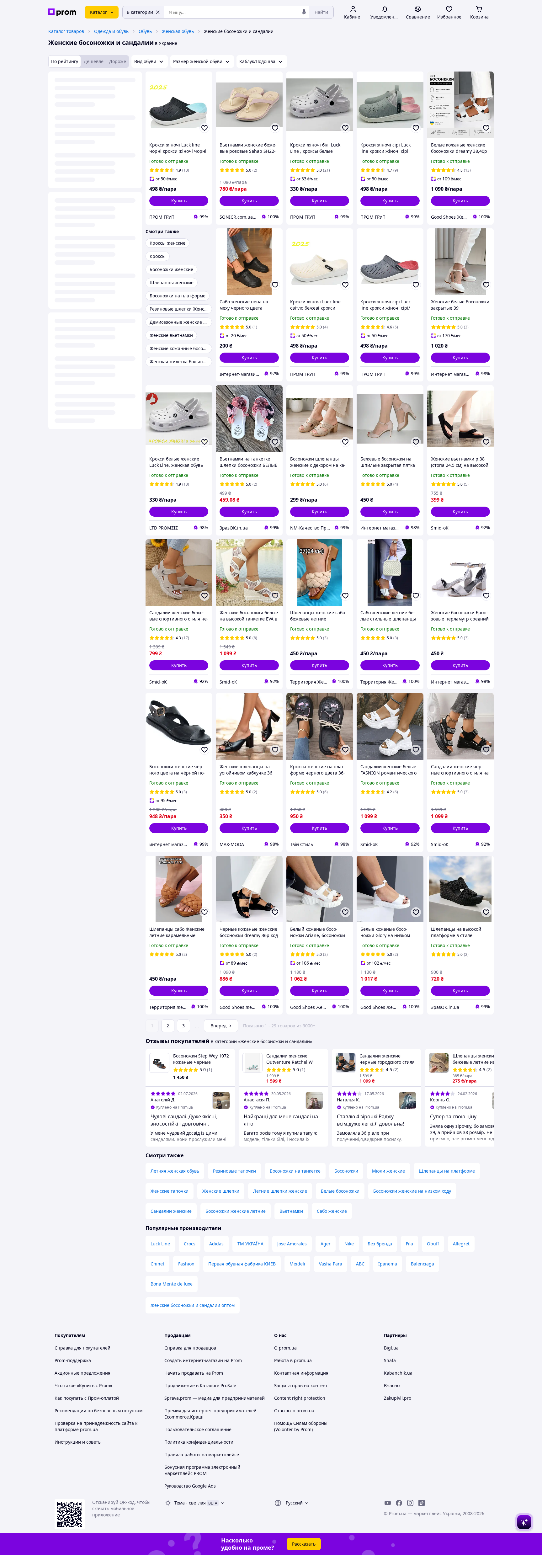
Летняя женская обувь (175, 1171)
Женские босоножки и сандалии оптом (193, 1305)
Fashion (186, 1264)
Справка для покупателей (82, 1348)
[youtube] (387, 1503)
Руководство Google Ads (190, 1486)
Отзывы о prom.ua (294, 1411)
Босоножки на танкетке (295, 1171)
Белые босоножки (340, 1191)
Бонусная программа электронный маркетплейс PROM (202, 1470)
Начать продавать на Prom (193, 1373)
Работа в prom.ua (293, 1360)
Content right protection (299, 1398)
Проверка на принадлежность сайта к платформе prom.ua (96, 1426)
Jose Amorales (292, 1244)
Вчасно (392, 1385)
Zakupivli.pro (397, 1398)
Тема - (190, 1503)
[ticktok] (421, 1503)
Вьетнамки (291, 1211)
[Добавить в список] (204, 128)
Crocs (189, 1244)
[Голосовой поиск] (304, 12)
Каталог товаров (66, 31)
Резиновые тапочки (234, 1171)
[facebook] (399, 1503)
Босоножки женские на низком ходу (412, 1191)
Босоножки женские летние (235, 1211)
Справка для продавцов (190, 1348)
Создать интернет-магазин (193, 1360)
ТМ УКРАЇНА (250, 1244)
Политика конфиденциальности (198, 1442)
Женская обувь (178, 31)
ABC (360, 1264)
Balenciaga (422, 1264)
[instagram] (410, 1503)
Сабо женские (332, 1211)
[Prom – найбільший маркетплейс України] (62, 12)
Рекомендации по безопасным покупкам (98, 1411)
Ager (326, 1244)
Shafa (390, 1360)
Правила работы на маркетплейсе (201, 1454)
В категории (140, 12)
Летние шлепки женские (280, 1191)
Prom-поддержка (73, 1360)
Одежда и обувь (111, 31)
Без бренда (380, 1244)
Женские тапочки (170, 1191)
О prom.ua (285, 1348)
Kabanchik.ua (398, 1373)
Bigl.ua (391, 1348)
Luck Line (160, 1244)
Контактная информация (301, 1373)
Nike (349, 1244)
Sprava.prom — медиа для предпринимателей (214, 1398)
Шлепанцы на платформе (447, 1171)
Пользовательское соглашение (197, 1429)
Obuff (433, 1244)
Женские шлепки (220, 1191)
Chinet (157, 1264)
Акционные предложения (82, 1373)
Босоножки (346, 1171)
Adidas (216, 1244)
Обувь (145, 31)
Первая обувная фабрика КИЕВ (242, 1264)
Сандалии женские (171, 1211)
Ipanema (387, 1264)
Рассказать (304, 1544)
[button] (178, 201)
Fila (409, 1244)
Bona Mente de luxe (172, 1284)
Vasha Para (330, 1264)
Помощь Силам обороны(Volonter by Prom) (300, 1426)
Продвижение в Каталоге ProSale (200, 1385)
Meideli (297, 1264)
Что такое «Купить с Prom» (83, 1385)
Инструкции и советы (78, 1442)
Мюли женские (388, 1171)
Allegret (461, 1244)
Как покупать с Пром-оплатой (87, 1398)
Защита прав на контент (301, 1385)
